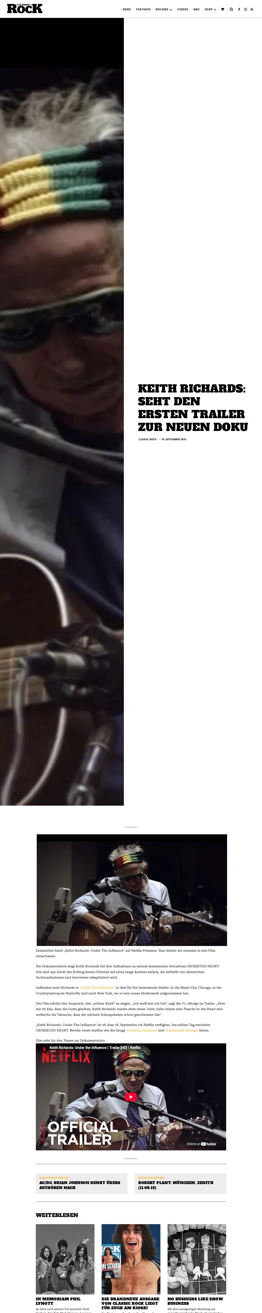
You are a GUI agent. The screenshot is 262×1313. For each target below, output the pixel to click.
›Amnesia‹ (149, 1030)
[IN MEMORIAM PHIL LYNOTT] (65, 1259)
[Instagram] (245, 9)
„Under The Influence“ (97, 987)
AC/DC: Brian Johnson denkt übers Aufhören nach (79, 1185)
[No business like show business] (197, 1259)
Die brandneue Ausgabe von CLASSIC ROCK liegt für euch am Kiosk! (130, 1303)
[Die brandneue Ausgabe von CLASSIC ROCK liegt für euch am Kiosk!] (131, 1259)
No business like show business (195, 1301)
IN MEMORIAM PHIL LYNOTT (58, 1301)
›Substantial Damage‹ (181, 1030)
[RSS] (252, 9)
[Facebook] (239, 9)
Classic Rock (147, 439)
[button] (231, 9)
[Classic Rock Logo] (25, 8)
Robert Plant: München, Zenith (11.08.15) (175, 1185)
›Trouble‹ (133, 1030)
